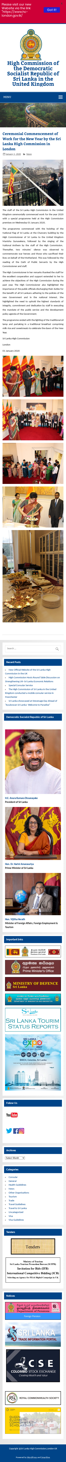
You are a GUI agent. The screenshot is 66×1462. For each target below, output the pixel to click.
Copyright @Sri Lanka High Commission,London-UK (33, 1449)
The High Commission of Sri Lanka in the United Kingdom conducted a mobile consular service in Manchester (30, 693)
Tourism (13, 1197)
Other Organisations (19, 1193)
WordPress (32, 1457)
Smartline (45, 1457)
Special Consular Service (21, 685)
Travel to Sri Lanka (18, 1208)
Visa (11, 1216)
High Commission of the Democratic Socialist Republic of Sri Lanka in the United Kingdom (33, 73)
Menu (7, 97)
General (12, 1181)
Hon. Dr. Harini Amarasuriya (19, 864)
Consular (13, 1177)
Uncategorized (16, 1212)
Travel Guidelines (17, 1204)
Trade (11, 1200)
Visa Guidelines (16, 1220)
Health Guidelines (17, 1185)
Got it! (52, 10)
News (29, 154)
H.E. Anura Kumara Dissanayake (21, 798)
